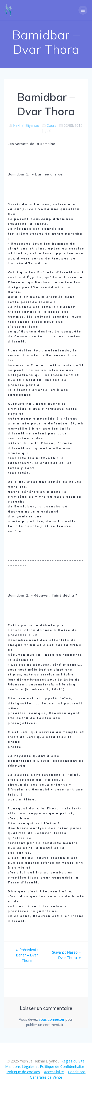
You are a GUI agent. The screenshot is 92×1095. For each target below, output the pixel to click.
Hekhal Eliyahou (26, 125)
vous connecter (51, 1019)
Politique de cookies (23, 1071)
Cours (51, 125)
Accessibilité (54, 1071)
